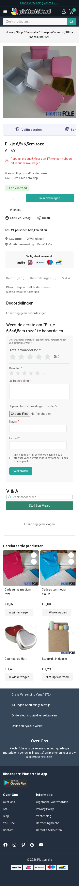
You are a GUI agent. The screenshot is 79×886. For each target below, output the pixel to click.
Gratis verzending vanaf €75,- (39, 3)
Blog (6, 816)
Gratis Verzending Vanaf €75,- (31, 694)
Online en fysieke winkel (27, 726)
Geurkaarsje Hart (16, 658)
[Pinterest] (23, 844)
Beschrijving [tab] (15, 278)
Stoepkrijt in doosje (54, 658)
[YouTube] (41, 844)
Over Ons (9, 802)
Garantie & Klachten (49, 830)
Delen (46, 218)
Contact (8, 830)
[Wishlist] (34, 555)
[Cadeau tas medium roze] (21, 568)
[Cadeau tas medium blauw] (58, 568)
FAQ (5, 809)
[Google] (32, 844)
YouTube (9, 823)
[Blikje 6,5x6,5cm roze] (39, 82)
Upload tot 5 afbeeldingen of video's (33, 406)
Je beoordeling (20, 380)
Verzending (43, 816)
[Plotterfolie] (31, 11)
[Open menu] (5, 11)
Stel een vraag (20, 218)
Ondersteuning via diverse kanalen (34, 715)
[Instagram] (14, 844)
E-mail (14, 438)
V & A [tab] (66, 278)
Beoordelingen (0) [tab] (43, 278)
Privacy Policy (45, 809)
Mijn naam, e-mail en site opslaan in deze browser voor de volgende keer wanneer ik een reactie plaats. (41, 458)
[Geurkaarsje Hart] (21, 637)
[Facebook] (5, 844)
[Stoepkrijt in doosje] (58, 637)
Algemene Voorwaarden (52, 802)
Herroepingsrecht (47, 823)
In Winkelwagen (50, 198)
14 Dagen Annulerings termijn (31, 705)
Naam (14, 421)
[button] (19, 612)
